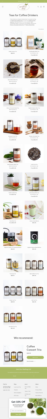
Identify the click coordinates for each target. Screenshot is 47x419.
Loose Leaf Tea (17, 387)
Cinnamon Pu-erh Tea (12, 136)
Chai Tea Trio (34, 300)
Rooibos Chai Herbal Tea (34, 136)
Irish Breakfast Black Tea (34, 51)
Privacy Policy (38, 389)
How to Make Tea (28, 387)
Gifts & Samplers (17, 392)
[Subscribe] (33, 375)
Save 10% (18, 414)
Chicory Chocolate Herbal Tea (17, 24)
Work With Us (38, 395)
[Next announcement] (44, 1)
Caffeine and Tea (27, 395)
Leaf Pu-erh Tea (34, 164)
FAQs (36, 387)
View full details (30, 361)
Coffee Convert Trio (13, 51)
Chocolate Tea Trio (13, 326)
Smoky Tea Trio (13, 300)
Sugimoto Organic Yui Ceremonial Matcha (12, 247)
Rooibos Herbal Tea (13, 192)
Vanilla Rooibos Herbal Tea (12, 164)
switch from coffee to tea (17, 20)
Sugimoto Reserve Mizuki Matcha (34, 247)
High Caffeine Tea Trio (34, 273)
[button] (2, 6)
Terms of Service (39, 392)
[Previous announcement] (2, 1)
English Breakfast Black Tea (34, 108)
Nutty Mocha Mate (30, 24)
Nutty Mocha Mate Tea (13, 79)
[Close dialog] (44, 400)
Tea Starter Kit (13, 273)
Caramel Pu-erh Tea (34, 79)
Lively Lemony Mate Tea (34, 192)
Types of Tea (27, 391)
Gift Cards (16, 395)
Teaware (16, 389)
